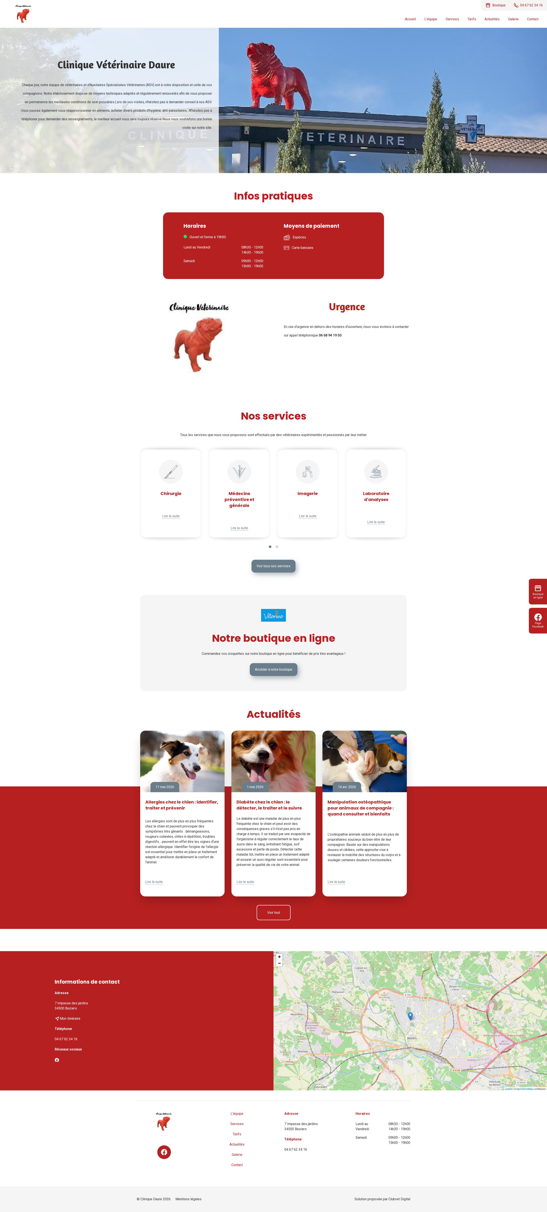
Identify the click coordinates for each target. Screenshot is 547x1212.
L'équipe (430, 19)
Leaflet (508, 1088)
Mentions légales (188, 1199)
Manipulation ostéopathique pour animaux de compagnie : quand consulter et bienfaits (361, 808)
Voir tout (273, 913)
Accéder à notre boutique (273, 669)
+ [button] (279, 956)
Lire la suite (171, 516)
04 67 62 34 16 (66, 1039)
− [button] (279, 963)
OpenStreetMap (524, 1088)
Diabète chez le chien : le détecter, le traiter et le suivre (269, 805)
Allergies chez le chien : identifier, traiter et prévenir (181, 805)
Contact (532, 19)
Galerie (513, 19)
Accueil (410, 19)
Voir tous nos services (273, 566)
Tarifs (472, 19)
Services (452, 19)
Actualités (492, 19)
